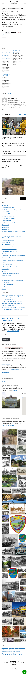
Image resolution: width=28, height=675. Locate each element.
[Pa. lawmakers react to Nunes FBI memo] (7, 81)
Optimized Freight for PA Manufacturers (10, 319)
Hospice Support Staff (8, 240)
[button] (10, 437)
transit (9, 651)
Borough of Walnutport (8, 216)
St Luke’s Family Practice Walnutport (12, 260)
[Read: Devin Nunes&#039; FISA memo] (19, 57)
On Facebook (5, 372)
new (17, 649)
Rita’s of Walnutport (8, 284)
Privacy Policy (5, 269)
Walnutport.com (6, 364)
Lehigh (10, 649)
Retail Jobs (4, 287)
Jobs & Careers (6, 242)
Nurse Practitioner (7, 264)
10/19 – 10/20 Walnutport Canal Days (12, 301)
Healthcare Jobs (6, 234)
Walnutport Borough (12, 654)
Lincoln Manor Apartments (9, 249)
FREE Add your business (8, 218)
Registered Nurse (6, 275)
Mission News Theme (9, 673)
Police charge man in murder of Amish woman (13, 167)
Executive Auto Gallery (8, 207)
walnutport (18, 651)
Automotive (5, 205)
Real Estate (5, 271)
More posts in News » (22, 114)
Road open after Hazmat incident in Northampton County (12, 138)
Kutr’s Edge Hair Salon (8, 244)
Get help (14, 390)
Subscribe (6, 339)
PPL (22, 649)
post (21, 649)
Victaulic (4, 289)
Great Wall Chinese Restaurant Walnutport (13, 231)
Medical (4, 253)
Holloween (16, 648)
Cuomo (10, 648)
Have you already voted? (8, 299)
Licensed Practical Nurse (8, 247)
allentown (3, 648)
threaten (6, 651)
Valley (14, 651)
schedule (3, 651)
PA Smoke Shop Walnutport (9, 267)
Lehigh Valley (13, 649)
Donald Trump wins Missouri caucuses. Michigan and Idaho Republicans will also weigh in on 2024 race (13, 159)
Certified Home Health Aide (9, 223)
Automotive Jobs (6, 214)
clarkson (6, 648)
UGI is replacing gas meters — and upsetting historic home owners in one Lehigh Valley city (13, 309)
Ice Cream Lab (6, 282)
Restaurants (5, 278)
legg (7, 649)
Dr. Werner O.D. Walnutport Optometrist (13, 255)
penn (19, 649)
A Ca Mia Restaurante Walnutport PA (12, 280)
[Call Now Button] (24, 672)
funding (12, 648)
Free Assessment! (13, 331)
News (3, 262)
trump (12, 651)
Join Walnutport (6, 220)
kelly (19, 648)
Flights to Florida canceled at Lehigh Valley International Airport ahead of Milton (13, 145)
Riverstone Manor (7, 258)
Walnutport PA (14, 2)
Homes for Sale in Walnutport (10, 273)
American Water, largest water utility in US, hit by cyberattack (14, 152)
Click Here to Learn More (17, 369)
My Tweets (4, 381)
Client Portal (5, 225)
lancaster (5, 649)
